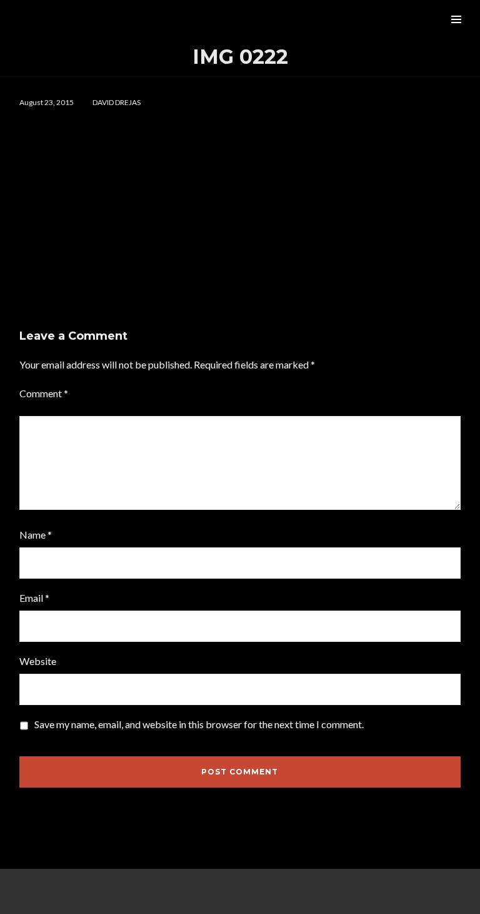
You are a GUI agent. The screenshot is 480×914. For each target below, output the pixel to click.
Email (34, 598)
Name (35, 535)
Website (37, 661)
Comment (43, 393)
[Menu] (456, 19)
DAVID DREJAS (116, 102)
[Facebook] (146, 891)
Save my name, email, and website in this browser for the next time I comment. (199, 724)
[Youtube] (334, 891)
